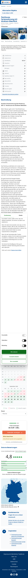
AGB (14, 559)
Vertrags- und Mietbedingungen (14, 442)
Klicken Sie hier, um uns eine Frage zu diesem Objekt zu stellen (16, 522)
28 (5, 402)
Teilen (25, 17)
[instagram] (14, 574)
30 (24, 379)
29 (8, 402)
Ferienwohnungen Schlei (18, 542)
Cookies (14, 564)
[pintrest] (17, 574)
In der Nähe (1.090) (7, 13)
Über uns (14, 556)
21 (5, 399)
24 (14, 399)
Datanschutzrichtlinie (16, 250)
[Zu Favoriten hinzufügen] (26, 26)
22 (8, 399)
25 (8, 379)
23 (11, 399)
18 (17, 396)
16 (11, 396)
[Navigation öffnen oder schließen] (26, 2)
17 (14, 396)
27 (24, 399)
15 (8, 396)
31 (5, 382)
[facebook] (11, 574)
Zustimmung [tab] (7, 215)
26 (21, 399)
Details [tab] (20, 215)
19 (21, 396)
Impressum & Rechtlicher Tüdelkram (14, 554)
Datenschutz (14, 561)
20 (24, 396)
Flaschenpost (14, 566)
